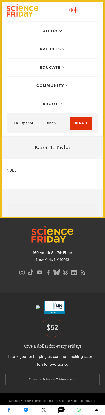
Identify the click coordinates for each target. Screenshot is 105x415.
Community (50, 85)
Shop (51, 123)
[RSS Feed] (83, 272)
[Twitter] (44, 410)
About (50, 104)
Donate (80, 123)
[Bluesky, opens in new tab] (57, 272)
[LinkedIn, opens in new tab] (74, 272)
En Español (23, 123)
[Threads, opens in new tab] (65, 272)
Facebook (9, 410)
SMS (61, 410)
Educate (50, 67)
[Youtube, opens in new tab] (39, 272)
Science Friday (22, 11)
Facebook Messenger (26, 410)
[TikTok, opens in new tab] (31, 272)
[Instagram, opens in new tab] (22, 272)
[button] (73, 10)
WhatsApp (79, 410)
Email (96, 410)
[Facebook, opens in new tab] (48, 272)
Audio (50, 31)
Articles (50, 49)
